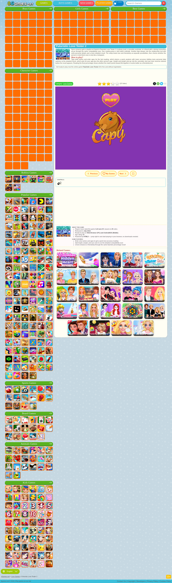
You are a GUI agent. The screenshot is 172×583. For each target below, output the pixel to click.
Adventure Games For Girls (105, 15)
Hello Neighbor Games (16, 133)
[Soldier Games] (49, 260)
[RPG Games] (49, 201)
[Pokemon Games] (41, 547)
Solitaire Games (114, 31)
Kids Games (138, 15)
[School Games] (17, 351)
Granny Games (40, 125)
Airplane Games (16, 55)
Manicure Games (81, 31)
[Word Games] (33, 309)
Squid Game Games (16, 125)
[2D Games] (33, 260)
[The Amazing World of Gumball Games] (33, 539)
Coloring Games (57, 23)
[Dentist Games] (33, 547)
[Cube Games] (49, 243)
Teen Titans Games (16, 117)
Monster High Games (97, 15)
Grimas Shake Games (8, 149)
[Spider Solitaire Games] (41, 420)
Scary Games (146, 23)
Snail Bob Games (8, 85)
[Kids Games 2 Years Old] (25, 506)
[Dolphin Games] (41, 459)
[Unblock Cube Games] (9, 251)
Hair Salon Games (89, 23)
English (10, 571)
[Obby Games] (25, 179)
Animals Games (29, 444)
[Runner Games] (17, 301)
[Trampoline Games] (49, 398)
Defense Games (162, 39)
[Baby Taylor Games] (17, 522)
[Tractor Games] (33, 251)
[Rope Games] (17, 367)
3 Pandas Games (40, 93)
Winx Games (97, 39)
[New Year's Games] (9, 276)
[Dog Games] (49, 450)
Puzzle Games (130, 39)
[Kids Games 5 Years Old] (49, 506)
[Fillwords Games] (33, 293)
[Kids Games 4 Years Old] (41, 506)
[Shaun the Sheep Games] (17, 539)
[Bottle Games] (49, 359)
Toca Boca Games (40, 133)
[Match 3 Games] (17, 276)
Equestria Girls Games (65, 15)
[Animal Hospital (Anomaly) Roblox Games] (9, 188)
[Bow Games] (49, 218)
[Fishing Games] (25, 251)
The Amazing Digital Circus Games (24, 149)
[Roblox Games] (9, 179)
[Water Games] (9, 376)
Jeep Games (48, 47)
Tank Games (32, 15)
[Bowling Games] (9, 390)
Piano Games (89, 39)
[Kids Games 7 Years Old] (17, 514)
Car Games (16, 23)
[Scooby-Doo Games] (9, 531)
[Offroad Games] (49, 226)
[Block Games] (41, 276)
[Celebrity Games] (41, 564)
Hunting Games (40, 47)
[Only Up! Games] (33, 326)
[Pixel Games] (41, 251)
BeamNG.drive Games (32, 63)
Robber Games (16, 39)
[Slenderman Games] (25, 218)
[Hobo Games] (9, 539)
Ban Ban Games (32, 141)
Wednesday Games (24, 141)
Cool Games (146, 39)
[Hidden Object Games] (25, 276)
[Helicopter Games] (41, 226)
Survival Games (8, 39)
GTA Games (32, 39)
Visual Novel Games (65, 31)
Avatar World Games (48, 133)
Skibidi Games (48, 141)
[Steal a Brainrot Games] (33, 179)
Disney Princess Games (105, 31)
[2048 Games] (25, 284)
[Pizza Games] (9, 547)
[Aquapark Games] (41, 210)
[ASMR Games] (49, 343)
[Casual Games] (41, 318)
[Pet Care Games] (41, 450)
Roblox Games (29, 173)
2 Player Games (104, 3)
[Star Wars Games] (41, 268)
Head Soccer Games (24, 55)
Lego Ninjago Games (40, 77)
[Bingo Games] (17, 437)
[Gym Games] (25, 406)
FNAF (48, 77)
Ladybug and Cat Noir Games (32, 85)
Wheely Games (8, 77)
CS (8, 63)
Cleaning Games (81, 39)
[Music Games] (41, 284)
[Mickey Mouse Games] (25, 539)
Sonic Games (16, 101)
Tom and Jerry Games (8, 117)
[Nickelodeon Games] (9, 218)
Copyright (131, 581)
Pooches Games (24, 101)
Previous (94, 174)
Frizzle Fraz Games (8, 109)
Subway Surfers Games (8, 93)
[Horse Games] (25, 450)
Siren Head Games (40, 117)
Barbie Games (81, 15)
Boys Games (65, 3)
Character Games (29, 70)
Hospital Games (73, 31)
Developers (141, 581)
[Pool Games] (25, 390)
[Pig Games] (9, 450)
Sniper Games (24, 31)
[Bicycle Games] (33, 390)
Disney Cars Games (48, 93)
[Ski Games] (9, 398)
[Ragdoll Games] (33, 343)
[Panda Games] (25, 467)
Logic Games (154, 23)
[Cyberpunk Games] (33, 243)
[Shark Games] (25, 459)
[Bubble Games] (17, 506)
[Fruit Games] (41, 359)
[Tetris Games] (9, 284)
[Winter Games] (41, 309)
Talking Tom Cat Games (32, 77)
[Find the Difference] (25, 522)
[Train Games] (25, 235)
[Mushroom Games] (33, 376)
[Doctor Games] (17, 243)
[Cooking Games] (49, 539)
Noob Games (8, 133)
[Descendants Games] (25, 556)
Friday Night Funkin (40, 141)
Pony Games (57, 15)
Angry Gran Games (40, 85)
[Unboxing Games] (17, 376)
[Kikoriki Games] (41, 489)
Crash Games (24, 23)
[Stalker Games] (25, 318)
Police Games (40, 31)
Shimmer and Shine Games (40, 109)
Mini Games (154, 31)
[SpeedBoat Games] (41, 260)
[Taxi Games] (17, 235)
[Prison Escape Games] (41, 343)
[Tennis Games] (41, 390)
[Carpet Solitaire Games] (17, 428)
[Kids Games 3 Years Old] (33, 506)
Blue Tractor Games (24, 117)
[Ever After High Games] (49, 522)
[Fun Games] (49, 564)
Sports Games (122, 23)
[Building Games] (25, 351)
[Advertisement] (110, 75)
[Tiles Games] (17, 343)
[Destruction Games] (9, 293)
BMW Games (16, 63)
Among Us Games (48, 117)
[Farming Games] (49, 268)
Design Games (73, 39)
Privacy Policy (152, 581)
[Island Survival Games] (33, 359)
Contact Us (121, 581)
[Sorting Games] (25, 334)
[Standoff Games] (49, 351)
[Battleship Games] (9, 243)
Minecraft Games (8, 23)
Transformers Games (32, 149)
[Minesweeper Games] (9, 437)
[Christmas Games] (9, 497)
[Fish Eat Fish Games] (9, 343)
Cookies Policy (165, 581)
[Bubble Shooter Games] (33, 201)
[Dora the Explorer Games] (9, 506)
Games (44, 3)
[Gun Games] (25, 268)
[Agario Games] (17, 210)
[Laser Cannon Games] (17, 268)
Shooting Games (32, 47)
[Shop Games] (17, 564)
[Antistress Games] (49, 301)
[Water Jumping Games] (33, 398)
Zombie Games (40, 15)
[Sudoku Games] (49, 428)
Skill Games (154, 15)
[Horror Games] (17, 309)
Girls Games (122, 15)
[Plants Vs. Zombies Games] (17, 284)
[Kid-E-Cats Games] (49, 514)
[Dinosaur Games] (9, 459)
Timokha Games (8, 157)
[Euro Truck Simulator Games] (17, 293)
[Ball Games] (41, 293)
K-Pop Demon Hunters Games (24, 165)
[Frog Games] (17, 475)
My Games (110, 174)
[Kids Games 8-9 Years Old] (25, 514)
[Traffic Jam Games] (41, 367)
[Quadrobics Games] (17, 406)
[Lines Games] (33, 276)
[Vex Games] (49, 318)
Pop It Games (138, 31)
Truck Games (48, 23)
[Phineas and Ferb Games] (25, 531)
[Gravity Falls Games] (41, 539)
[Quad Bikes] (17, 318)
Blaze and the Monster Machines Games (8, 101)
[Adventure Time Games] (41, 531)
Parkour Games (8, 55)
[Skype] (161, 83)
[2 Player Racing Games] (9, 226)
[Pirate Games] (9, 268)
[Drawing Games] (41, 514)
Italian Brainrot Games (48, 157)
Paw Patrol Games (24, 77)
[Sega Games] (33, 268)
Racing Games (16, 31)
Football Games (16, 15)
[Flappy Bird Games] (25, 309)
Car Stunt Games (114, 39)
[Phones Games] (49, 334)
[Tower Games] (49, 309)
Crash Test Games (24, 63)
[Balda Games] (9, 326)
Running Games (24, 47)
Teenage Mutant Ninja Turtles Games (32, 109)
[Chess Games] (25, 428)
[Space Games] (25, 226)
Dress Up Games (81, 23)
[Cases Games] (25, 359)
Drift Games (48, 39)
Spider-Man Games (48, 101)
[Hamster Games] (49, 467)
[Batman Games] (25, 547)
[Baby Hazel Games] (49, 489)
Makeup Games (97, 31)
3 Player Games (138, 39)
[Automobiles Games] (17, 201)
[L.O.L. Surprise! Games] (25, 564)
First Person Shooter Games (16, 47)
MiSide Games (24, 157)
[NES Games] (25, 301)
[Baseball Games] (33, 406)
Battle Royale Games (48, 15)
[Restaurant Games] (49, 556)
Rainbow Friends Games (32, 133)
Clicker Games (162, 23)
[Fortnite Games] (25, 243)
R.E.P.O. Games (40, 157)
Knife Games (130, 31)
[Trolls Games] (41, 522)
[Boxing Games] (41, 398)
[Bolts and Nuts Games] (25, 343)
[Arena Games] (33, 226)
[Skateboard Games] (25, 398)
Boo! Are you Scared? (32, 157)
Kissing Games (97, 23)
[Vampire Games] (41, 326)
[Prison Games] (25, 376)
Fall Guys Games (32, 117)
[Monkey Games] (49, 459)
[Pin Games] (25, 367)
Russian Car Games (40, 39)
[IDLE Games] (9, 367)
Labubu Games (8, 165)
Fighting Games (8, 31)
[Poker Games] (49, 420)
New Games (86, 3)
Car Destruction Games (40, 63)
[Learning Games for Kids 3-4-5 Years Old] (33, 489)
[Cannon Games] (9, 318)
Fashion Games (57, 39)
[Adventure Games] (17, 226)
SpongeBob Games (16, 77)
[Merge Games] (17, 334)
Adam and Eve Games (24, 109)
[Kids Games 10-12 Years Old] (33, 514)
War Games (40, 55)
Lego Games (48, 85)
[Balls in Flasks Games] (33, 334)
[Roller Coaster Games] (49, 293)
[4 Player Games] (25, 201)
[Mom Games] (33, 564)
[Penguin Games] (17, 467)
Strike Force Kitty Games (32, 101)
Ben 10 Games (16, 109)
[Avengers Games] (9, 556)
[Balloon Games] (49, 251)
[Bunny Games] (9, 467)
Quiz (89, 15)
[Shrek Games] (17, 531)
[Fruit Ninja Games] (9, 210)
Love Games (67, 84)
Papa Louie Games (105, 23)
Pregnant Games (57, 31)
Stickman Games (40, 23)
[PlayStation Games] (17, 326)
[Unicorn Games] (33, 450)
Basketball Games (154, 39)
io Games (138, 23)
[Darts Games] (9, 406)
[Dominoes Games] (9, 428)
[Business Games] (25, 293)
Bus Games (8, 47)
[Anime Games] (17, 547)
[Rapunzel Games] (25, 497)
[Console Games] (33, 351)
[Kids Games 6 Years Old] (9, 514)
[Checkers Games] (33, 428)
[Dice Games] (25, 437)
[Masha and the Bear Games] (17, 489)
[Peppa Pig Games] (49, 497)
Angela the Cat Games (65, 23)
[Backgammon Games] (41, 428)
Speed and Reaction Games (162, 31)
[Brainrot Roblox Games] (49, 179)
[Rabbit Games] (41, 467)
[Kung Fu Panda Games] (33, 531)
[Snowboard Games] (49, 390)
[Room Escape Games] (49, 210)
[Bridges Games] (41, 351)
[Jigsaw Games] (33, 497)
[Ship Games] (9, 235)
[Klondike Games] (33, 420)
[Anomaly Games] (9, 359)
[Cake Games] (49, 284)
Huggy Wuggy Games (48, 125)
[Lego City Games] (49, 235)
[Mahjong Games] (17, 420)
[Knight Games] (9, 334)
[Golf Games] (17, 390)
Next (122, 174)
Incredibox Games (48, 149)
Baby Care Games (65, 39)
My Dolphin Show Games (32, 93)
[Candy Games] (41, 497)
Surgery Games (89, 31)
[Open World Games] (49, 276)
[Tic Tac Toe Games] (41, 437)
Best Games (139, 9)
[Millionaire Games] (9, 301)
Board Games (29, 413)
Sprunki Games (40, 149)
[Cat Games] (17, 450)
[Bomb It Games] (25, 210)
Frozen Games (73, 23)
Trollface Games (24, 85)
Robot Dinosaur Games (48, 31)
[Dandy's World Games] (41, 179)
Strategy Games (24, 15)
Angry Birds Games (16, 93)
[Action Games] (9, 201)
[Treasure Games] (33, 284)
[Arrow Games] (49, 367)
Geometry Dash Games (114, 23)
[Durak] (9, 420)
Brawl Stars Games (8, 125)
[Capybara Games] (9, 475)
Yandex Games (162, 15)
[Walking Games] (9, 309)
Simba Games (8, 141)
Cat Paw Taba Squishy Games (105, 39)
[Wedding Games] (17, 556)
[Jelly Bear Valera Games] (9, 522)
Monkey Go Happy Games (48, 109)
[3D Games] (25, 260)
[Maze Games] (25, 326)
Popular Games (29, 195)
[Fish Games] (33, 459)
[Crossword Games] (17, 251)
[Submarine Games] (41, 235)
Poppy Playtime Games (16, 165)
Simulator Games (130, 15)
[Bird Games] (33, 467)
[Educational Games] (25, 489)
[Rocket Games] (41, 301)
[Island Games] (41, 334)
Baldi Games (32, 125)
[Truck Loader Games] (41, 218)
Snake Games (122, 39)
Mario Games (40, 101)
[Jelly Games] (33, 367)
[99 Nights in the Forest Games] (17, 179)
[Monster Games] (33, 301)
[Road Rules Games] (17, 218)
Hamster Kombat (16, 149)
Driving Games (32, 55)
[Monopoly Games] (33, 437)
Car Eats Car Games (24, 39)
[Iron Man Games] (49, 547)
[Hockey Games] (17, 398)
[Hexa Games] (9, 351)
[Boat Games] (33, 235)
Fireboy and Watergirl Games (73, 15)
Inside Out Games (16, 141)
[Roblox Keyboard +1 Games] (17, 188)
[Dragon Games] (17, 459)
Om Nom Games (24, 93)
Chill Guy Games (16, 157)
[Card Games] (25, 420)
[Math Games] (17, 497)
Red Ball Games (16, 85)
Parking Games (8, 15)
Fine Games (146, 31)
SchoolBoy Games (24, 133)
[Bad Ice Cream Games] (33, 218)
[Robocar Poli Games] (41, 556)
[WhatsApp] (158, 83)
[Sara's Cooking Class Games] (49, 531)
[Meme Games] (49, 326)
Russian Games (122, 31)
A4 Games (24, 125)
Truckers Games (48, 55)
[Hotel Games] (17, 359)
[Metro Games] (9, 260)
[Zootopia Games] (33, 522)
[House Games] (33, 556)
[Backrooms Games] (33, 318)
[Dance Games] (9, 564)
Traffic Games (48, 63)
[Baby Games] (9, 489)
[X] (154, 83)
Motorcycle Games (32, 23)
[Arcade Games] (41, 201)
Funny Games (130, 23)
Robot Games (32, 31)
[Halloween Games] (41, 243)
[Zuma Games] (17, 260)
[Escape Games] (33, 210)
